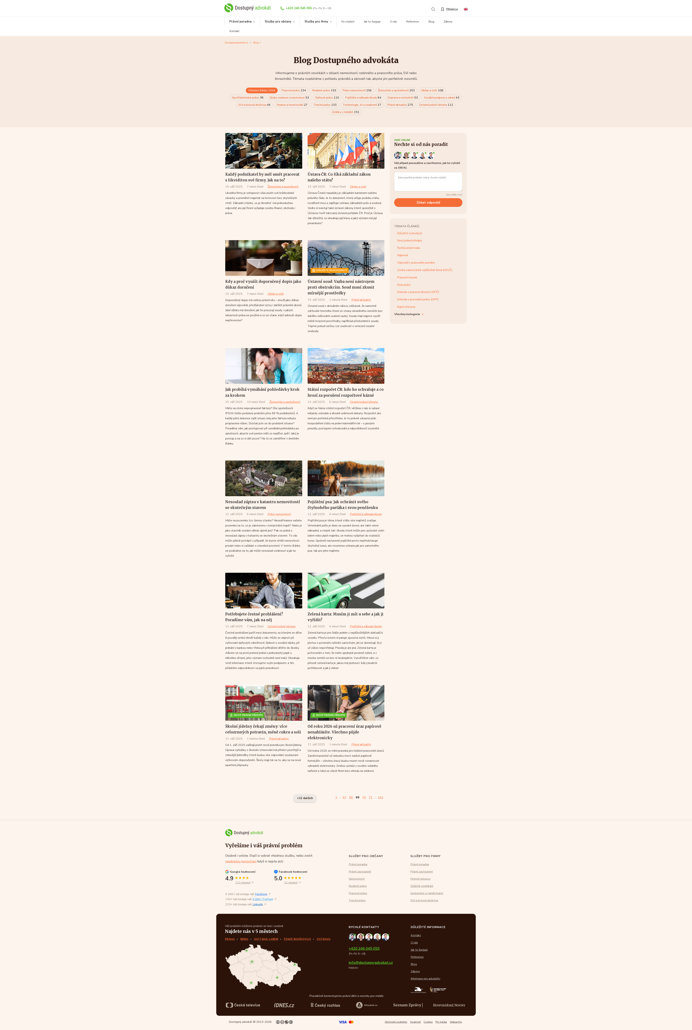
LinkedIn (257, 904)
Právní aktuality (400, 105)
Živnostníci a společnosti (396, 90)
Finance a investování (292, 105)
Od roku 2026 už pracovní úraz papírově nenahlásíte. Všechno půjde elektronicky (344, 732)
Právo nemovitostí (357, 90)
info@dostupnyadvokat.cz (371, 962)
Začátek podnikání (421, 886)
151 (380, 797)
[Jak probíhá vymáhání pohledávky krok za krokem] (263, 366)
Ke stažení (347, 21)
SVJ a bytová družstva (254, 105)
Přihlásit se (452, 9)
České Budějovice (297, 939)
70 (364, 797)
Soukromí (415, 1022)
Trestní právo (325, 105)
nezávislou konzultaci (240, 861)
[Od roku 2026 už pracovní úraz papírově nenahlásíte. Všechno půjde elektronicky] (346, 703)
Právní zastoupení (360, 872)
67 (344, 797)
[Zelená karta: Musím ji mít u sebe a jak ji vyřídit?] (346, 590)
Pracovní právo (293, 90)
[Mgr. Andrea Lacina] (423, 155)
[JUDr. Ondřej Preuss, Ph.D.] (398, 155)
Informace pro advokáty (425, 979)
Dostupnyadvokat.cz (236, 42)
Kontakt (234, 31)
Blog (431, 21)
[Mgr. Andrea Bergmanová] (406, 155)
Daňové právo (327, 98)
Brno (244, 939)
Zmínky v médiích (345, 112)
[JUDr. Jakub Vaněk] (415, 155)
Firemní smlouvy (420, 879)
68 (351, 797)
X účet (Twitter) (262, 899)
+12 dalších (305, 798)
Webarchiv (456, 1022)
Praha (230, 939)
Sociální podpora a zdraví (441, 98)
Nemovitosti (357, 879)
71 (370, 797)
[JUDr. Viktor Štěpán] (431, 155)
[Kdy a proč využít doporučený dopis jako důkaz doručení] (263, 258)
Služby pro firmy (316, 21)
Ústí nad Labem (266, 939)
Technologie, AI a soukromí (362, 105)
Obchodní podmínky (396, 1022)
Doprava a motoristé (402, 98)
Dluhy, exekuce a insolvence (289, 98)
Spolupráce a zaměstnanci (426, 893)
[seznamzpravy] (408, 1005)
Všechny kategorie (407, 314)
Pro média (441, 1022)
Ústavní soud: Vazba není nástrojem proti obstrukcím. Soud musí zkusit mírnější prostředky (341, 287)
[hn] (449, 1005)
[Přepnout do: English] (466, 9)
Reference (412, 21)
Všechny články (261, 90)
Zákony (448, 21)
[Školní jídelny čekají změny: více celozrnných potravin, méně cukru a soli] (263, 703)
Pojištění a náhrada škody (363, 98)
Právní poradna (240, 21)
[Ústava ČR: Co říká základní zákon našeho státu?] (346, 151)
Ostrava (324, 939)
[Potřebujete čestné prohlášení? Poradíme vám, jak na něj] (263, 590)
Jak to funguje (372, 21)
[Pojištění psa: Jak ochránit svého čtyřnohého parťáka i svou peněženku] (346, 478)
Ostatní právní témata (436, 105)
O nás (393, 21)
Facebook (261, 894)
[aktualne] (367, 1005)
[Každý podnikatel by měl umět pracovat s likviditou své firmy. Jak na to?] (263, 151)
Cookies (428, 1022)
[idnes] (284, 1005)
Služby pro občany (278, 21)
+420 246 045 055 (299, 8)
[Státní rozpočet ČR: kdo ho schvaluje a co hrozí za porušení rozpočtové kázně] (346, 366)
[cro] (325, 1005)
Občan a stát (432, 90)
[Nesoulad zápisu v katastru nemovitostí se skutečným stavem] (263, 478)
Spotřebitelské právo (247, 98)
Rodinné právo (324, 90)
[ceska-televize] (243, 1005)
